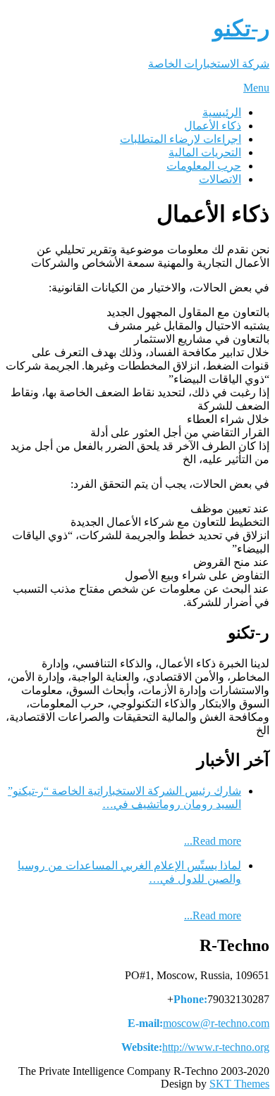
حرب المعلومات (203, 166)
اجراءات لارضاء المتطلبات (180, 139)
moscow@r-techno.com (216, 1023)
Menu (256, 88)
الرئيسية (221, 112)
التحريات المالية (205, 152)
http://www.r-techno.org (215, 1047)
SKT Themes (239, 1084)
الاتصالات (220, 179)
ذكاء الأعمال (212, 126)
